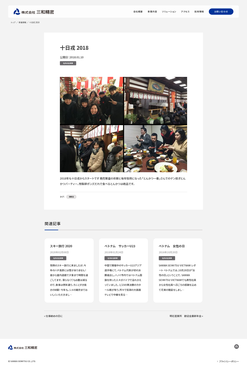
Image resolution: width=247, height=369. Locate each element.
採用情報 (199, 11)
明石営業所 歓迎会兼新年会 (185, 316)
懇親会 (71, 197)
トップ (13, 22)
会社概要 (138, 11)
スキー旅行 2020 (61, 246)
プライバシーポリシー (229, 361)
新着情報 (22, 22)
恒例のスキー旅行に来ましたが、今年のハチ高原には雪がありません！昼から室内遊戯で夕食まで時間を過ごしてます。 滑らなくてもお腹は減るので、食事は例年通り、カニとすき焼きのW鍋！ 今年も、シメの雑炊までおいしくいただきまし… (69, 280)
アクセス (185, 11)
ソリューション (169, 11)
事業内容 (152, 11)
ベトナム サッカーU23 (119, 246)
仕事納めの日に (54, 316)
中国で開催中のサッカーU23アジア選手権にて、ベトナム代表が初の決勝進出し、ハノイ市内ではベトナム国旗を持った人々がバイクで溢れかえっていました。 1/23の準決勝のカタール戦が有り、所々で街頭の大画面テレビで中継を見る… (123, 280)
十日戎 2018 (74, 47)
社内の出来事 (68, 63)
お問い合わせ (221, 11)
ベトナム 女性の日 (172, 246)
